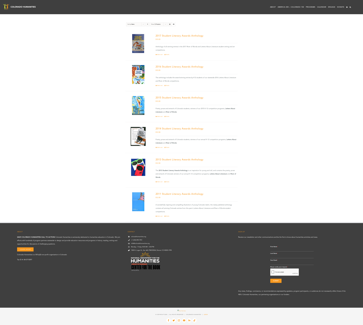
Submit (276, 281)
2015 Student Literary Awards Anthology (179, 98)
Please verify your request (279, 267)
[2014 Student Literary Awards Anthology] (138, 136)
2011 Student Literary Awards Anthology (179, 194)
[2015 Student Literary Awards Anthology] (138, 105)
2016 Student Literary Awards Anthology (179, 67)
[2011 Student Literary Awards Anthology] (138, 201)
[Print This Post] (181, 311)
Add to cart (159, 54)
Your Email (274, 260)
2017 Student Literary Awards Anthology (179, 36)
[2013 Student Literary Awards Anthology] (138, 167)
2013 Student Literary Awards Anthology (179, 159)
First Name (274, 246)
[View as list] (173, 24)
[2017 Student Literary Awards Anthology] (138, 43)
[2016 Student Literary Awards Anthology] (138, 74)
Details (167, 54)
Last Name (274, 253)
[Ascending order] (147, 24)
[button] (350, 7)
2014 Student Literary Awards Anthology (179, 129)
